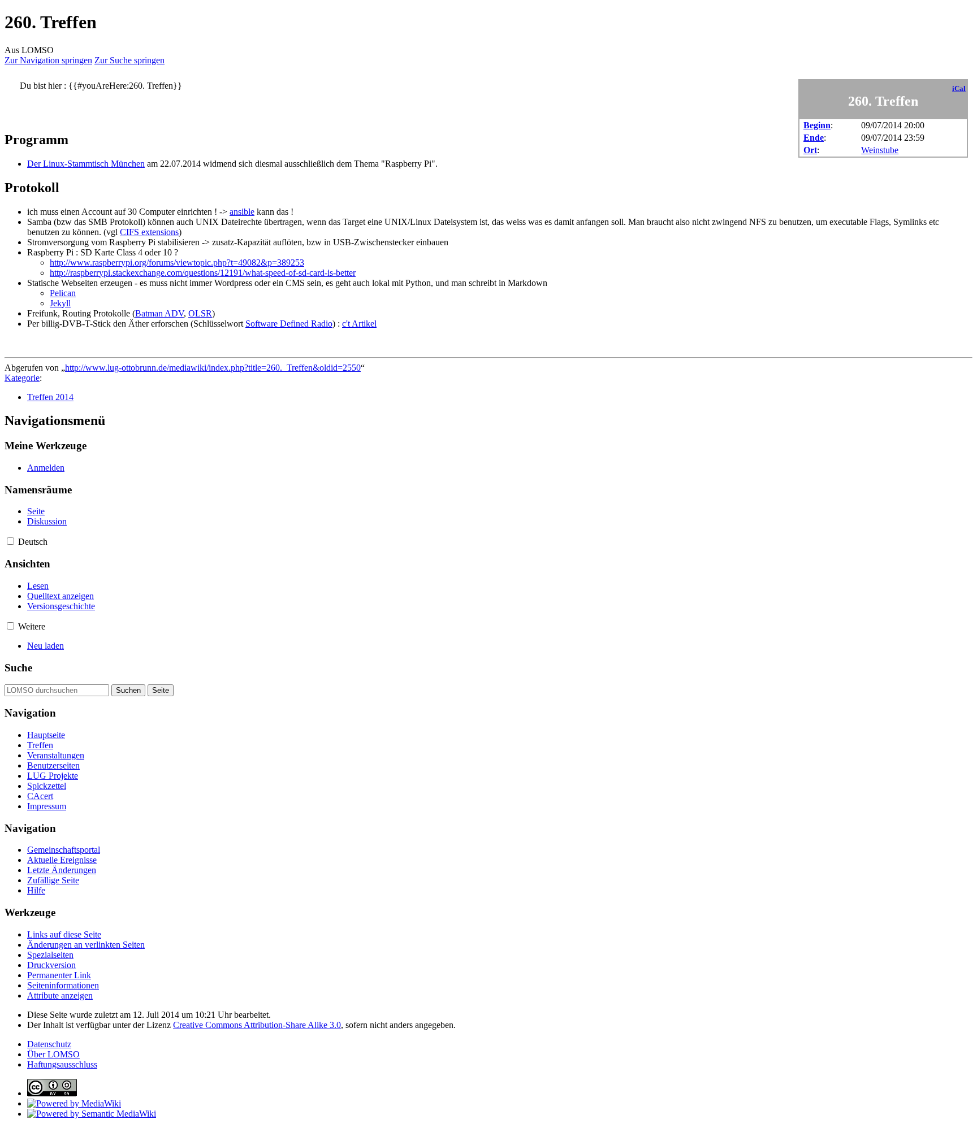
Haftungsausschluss (62, 1064)
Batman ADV (159, 313)
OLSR (200, 313)
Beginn (817, 125)
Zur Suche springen (129, 60)
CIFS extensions (149, 232)
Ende (813, 137)
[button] (10, 541)
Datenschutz (49, 1044)
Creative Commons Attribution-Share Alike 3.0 (257, 1025)
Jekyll (60, 303)
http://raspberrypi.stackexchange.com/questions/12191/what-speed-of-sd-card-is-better (203, 272)
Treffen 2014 (50, 397)
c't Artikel (359, 323)
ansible (242, 211)
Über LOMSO (53, 1054)
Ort (810, 150)
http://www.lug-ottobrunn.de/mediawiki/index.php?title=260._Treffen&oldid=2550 (213, 367)
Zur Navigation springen (48, 60)
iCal (959, 89)
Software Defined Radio (288, 323)
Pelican (63, 293)
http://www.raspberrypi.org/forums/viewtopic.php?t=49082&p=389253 (177, 262)
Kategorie (22, 378)
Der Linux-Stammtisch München (86, 163)
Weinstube (879, 150)
